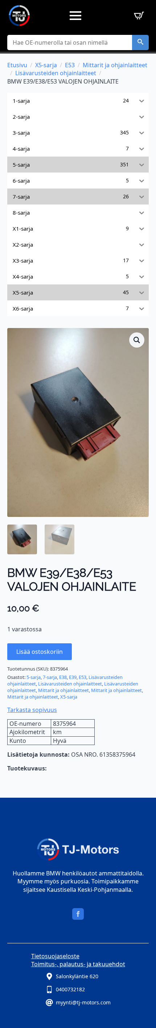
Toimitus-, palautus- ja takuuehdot (78, 964)
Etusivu (17, 65)
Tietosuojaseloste (55, 956)
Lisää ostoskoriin (39, 652)
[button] (140, 42)
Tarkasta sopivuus (32, 710)
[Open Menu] (75, 15)
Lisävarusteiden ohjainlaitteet (55, 73)
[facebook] (78, 914)
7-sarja (50, 677)
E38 (63, 677)
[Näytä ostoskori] (137, 15)
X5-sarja (46, 65)
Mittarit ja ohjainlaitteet (115, 65)
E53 (70, 65)
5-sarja (33, 677)
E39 (73, 677)
